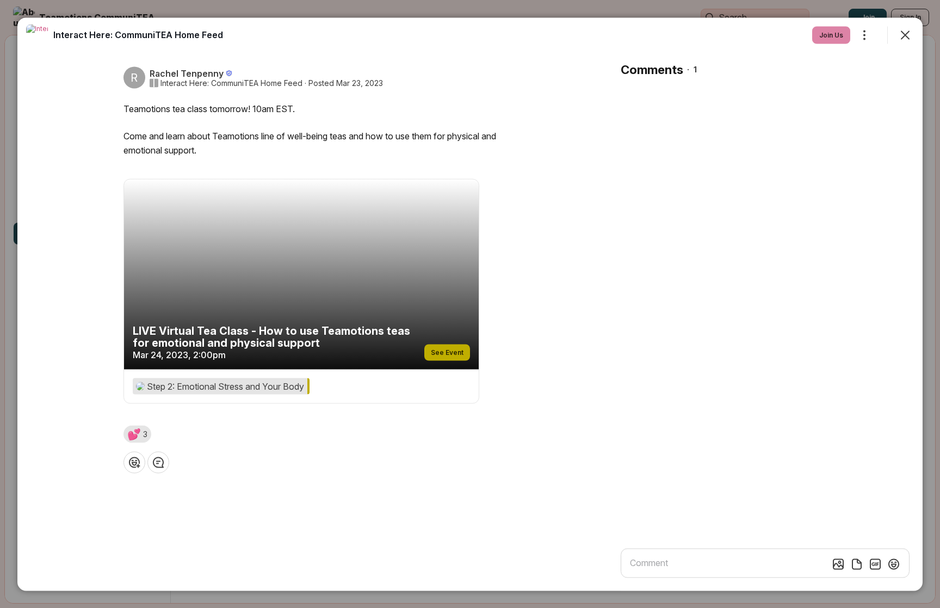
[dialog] (470, 304)
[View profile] (37, 35)
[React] (134, 462)
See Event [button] (447, 352)
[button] (137, 434)
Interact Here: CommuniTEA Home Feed (231, 82)
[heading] (138, 34)
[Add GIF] (875, 564)
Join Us (831, 34)
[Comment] (158, 462)
